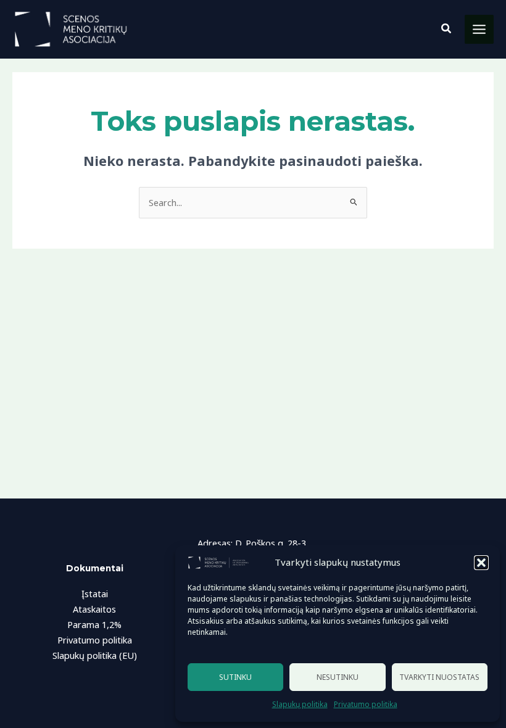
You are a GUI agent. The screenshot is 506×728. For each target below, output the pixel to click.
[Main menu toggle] (479, 29)
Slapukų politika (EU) (94, 655)
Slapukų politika (300, 704)
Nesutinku (338, 677)
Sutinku (235, 677)
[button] (481, 562)
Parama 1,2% (94, 624)
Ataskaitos (94, 609)
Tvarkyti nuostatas (439, 677)
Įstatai (94, 593)
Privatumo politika (365, 704)
